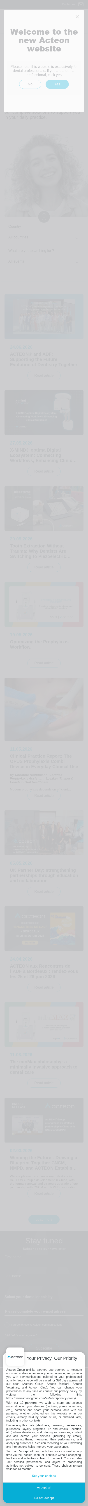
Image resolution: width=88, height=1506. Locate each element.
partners (31, 1402)
